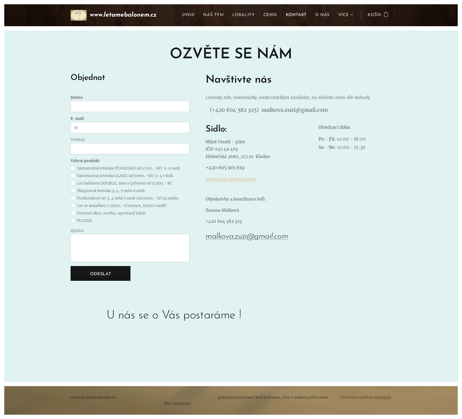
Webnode (382, 397)
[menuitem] (189, 15)
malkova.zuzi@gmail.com (247, 236)
